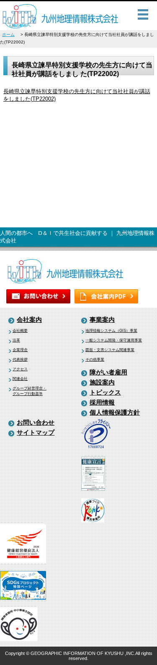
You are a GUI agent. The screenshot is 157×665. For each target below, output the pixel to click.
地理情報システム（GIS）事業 (111, 331)
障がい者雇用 (108, 372)
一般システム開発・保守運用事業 (113, 340)
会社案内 (29, 319)
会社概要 (20, 331)
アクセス (20, 369)
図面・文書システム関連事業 (109, 350)
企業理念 (20, 350)
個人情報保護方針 (115, 412)
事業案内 (102, 319)
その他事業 (94, 359)
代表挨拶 (20, 359)
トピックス (105, 392)
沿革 (16, 340)
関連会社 (20, 379)
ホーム (8, 34)
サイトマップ (35, 432)
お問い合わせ (35, 422)
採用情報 (102, 402)
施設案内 (102, 382)
